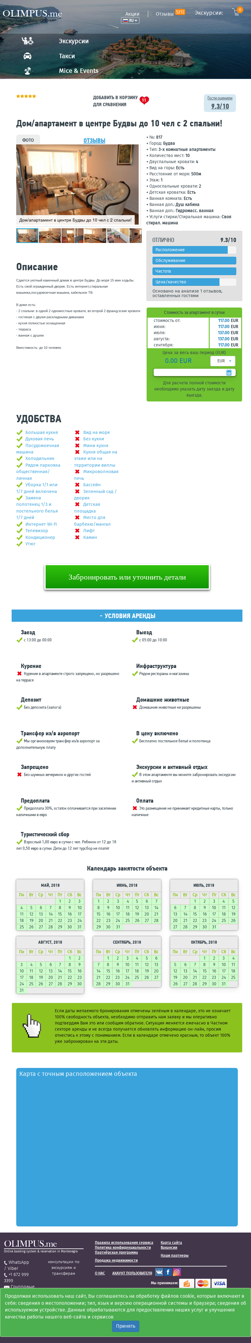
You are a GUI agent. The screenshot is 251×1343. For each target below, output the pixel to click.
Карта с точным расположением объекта (78, 1073)
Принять (125, 1326)
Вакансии (169, 1247)
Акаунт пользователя (132, 1273)
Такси (67, 56)
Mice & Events (78, 70)
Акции (133, 14)
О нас (100, 1273)
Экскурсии (74, 41)
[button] (133, 150)
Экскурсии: (218, 12)
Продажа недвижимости (116, 1260)
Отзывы (170, 14)
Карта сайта (171, 1242)
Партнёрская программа (116, 1252)
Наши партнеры (175, 1255)
